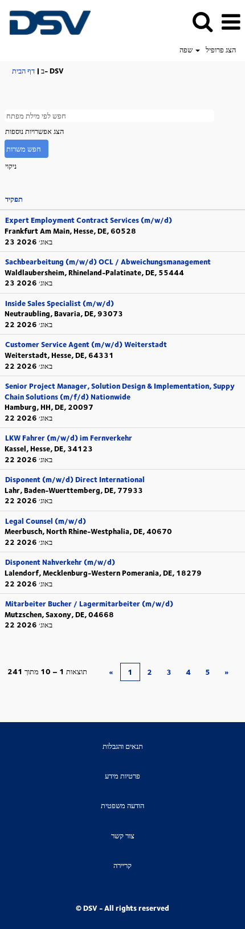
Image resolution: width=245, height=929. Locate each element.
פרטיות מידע (122, 776)
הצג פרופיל (221, 50)
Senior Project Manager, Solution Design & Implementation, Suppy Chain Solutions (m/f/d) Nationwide (120, 391)
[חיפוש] (202, 21)
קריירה (122, 865)
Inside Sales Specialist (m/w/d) (59, 303)
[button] (231, 21)
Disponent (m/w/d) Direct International (75, 479)
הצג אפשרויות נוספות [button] (34, 131)
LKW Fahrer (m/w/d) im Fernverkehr (68, 437)
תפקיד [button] (14, 199)
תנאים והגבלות (123, 746)
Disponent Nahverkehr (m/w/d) (60, 562)
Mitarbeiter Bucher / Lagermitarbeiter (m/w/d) (89, 603)
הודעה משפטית (122, 805)
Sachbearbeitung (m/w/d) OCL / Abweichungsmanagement (108, 261)
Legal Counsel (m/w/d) (45, 521)
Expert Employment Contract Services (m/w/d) (88, 220)
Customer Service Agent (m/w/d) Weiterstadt (86, 344)
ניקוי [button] (11, 166)
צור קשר (122, 836)
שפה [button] (186, 50)
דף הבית (23, 70)
